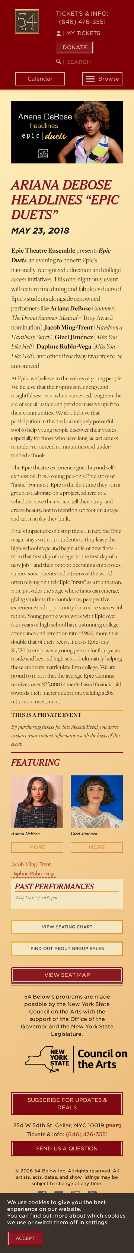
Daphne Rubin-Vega (33, 873)
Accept (25, 1238)
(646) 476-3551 (82, 21)
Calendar (40, 79)
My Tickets (81, 33)
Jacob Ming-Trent (31, 864)
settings (96, 1222)
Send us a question (67, 1149)
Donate (75, 47)
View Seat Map (67, 975)
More (37, 847)
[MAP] (113, 1125)
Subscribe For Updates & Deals (67, 1103)
